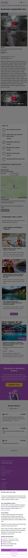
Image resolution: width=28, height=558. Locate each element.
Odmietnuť (14, 555)
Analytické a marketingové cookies (11, 540)
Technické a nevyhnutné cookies (10, 538)
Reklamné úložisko (7, 542)
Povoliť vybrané (14, 553)
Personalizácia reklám (8, 545)
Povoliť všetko (14, 550)
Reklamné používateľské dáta (9, 543)
